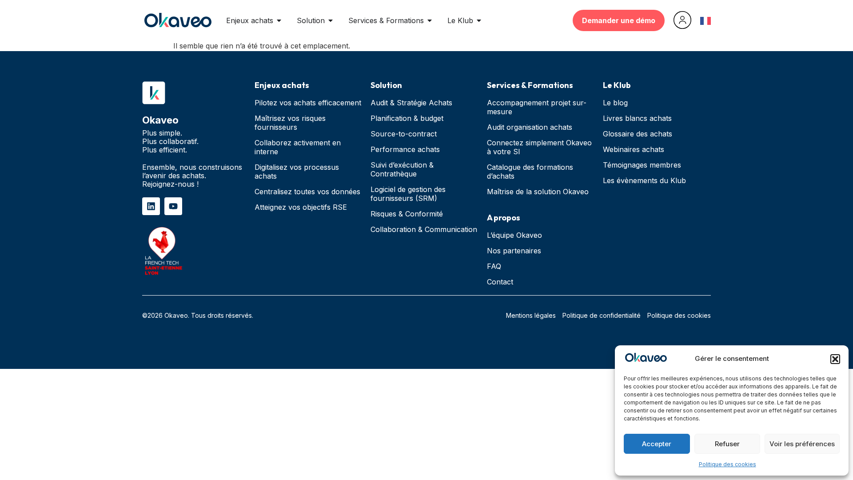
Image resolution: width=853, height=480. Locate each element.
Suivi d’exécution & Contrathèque (402, 169)
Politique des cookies (727, 464)
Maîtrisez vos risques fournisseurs (290, 123)
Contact (500, 281)
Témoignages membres (642, 164)
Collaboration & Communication (424, 229)
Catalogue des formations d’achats (530, 171)
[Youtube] (173, 206)
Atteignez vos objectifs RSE (301, 207)
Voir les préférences (802, 444)
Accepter (656, 444)
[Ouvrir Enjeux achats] (279, 20)
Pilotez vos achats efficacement (308, 102)
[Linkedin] (151, 206)
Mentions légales (531, 315)
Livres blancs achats (637, 118)
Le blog (615, 102)
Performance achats (405, 149)
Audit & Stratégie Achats (411, 102)
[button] (835, 359)
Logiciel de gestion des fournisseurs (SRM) (408, 194)
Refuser (727, 444)
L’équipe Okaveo (514, 235)
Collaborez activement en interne (298, 147)
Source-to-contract (404, 133)
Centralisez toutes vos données (307, 191)
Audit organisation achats (529, 127)
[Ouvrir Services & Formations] (429, 20)
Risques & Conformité (407, 213)
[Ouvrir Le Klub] (478, 20)
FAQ (494, 266)
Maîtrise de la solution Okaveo (538, 191)
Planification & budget (407, 118)
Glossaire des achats (637, 133)
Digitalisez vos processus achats (297, 171)
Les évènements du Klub (644, 180)
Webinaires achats (633, 149)
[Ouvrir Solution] (330, 20)
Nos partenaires (514, 250)
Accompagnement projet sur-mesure (536, 107)
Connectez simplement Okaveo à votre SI (539, 147)
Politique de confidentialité (601, 315)
